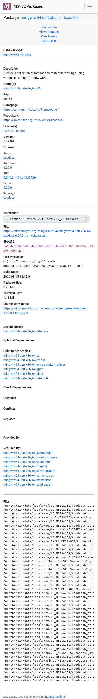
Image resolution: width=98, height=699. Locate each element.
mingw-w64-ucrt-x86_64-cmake (24, 360)
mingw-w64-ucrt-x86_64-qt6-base (25, 331)
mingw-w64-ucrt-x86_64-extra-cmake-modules (34, 364)
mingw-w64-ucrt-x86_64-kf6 (22, 88)
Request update (55, 696)
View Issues (49, 36)
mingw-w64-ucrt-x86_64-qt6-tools (25, 378)
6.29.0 (7, 167)
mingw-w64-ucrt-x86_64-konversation (28, 475)
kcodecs (8, 157)
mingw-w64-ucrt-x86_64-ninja (23, 374)
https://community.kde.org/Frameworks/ (31, 109)
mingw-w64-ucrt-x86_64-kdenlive (25, 466)
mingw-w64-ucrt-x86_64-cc (21, 355)
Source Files (49, 27)
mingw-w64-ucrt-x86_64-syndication (27, 484)
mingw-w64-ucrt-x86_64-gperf (23, 369)
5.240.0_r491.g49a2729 (19, 177)
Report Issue (49, 41)
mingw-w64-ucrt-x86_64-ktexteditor (27, 480)
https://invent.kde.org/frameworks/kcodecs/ (33, 120)
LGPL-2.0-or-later (14, 131)
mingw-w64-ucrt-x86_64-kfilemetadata (29, 471)
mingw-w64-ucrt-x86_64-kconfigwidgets (30, 457)
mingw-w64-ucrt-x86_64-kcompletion (28, 453)
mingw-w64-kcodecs (17, 55)
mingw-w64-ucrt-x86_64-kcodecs (49, 17)
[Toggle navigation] (89, 6)
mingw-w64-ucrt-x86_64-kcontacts (26, 462)
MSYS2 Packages (28, 6)
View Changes (49, 32)
